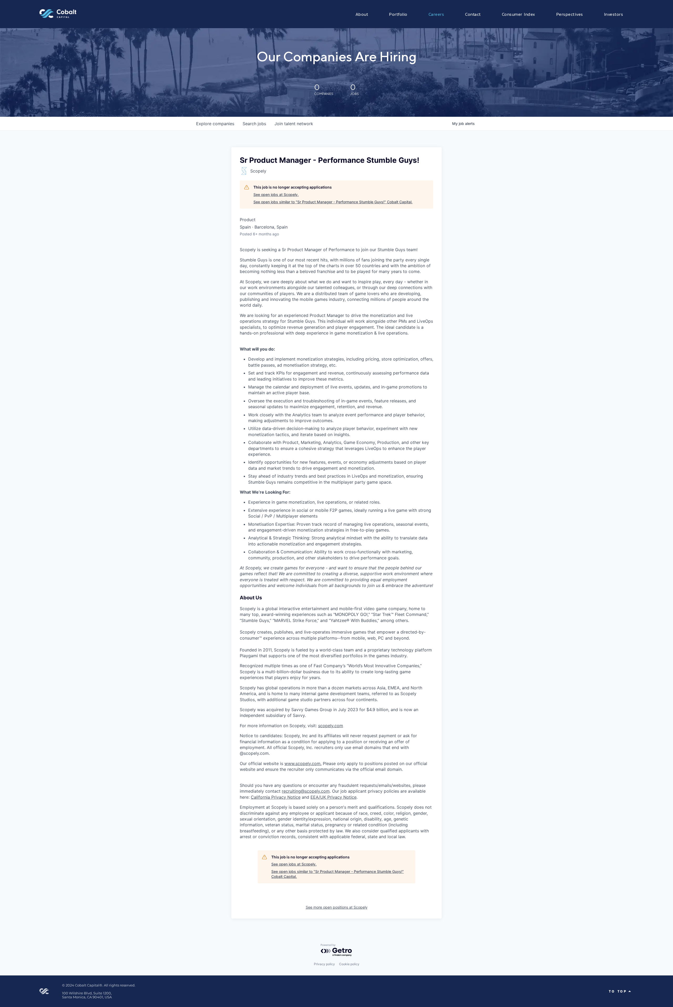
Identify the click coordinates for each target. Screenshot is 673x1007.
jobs (254, 123)
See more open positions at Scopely (337, 907)
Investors (613, 14)
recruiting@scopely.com (306, 791)
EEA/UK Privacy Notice (333, 797)
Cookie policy (349, 964)
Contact (473, 14)
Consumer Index (518, 14)
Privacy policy (324, 964)
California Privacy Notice (275, 797)
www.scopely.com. (303, 763)
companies (215, 123)
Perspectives (569, 14)
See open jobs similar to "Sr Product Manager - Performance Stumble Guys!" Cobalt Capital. (332, 202)
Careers (436, 14)
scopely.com (330, 725)
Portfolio (398, 14)
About (361, 14)
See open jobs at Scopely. (276, 194)
